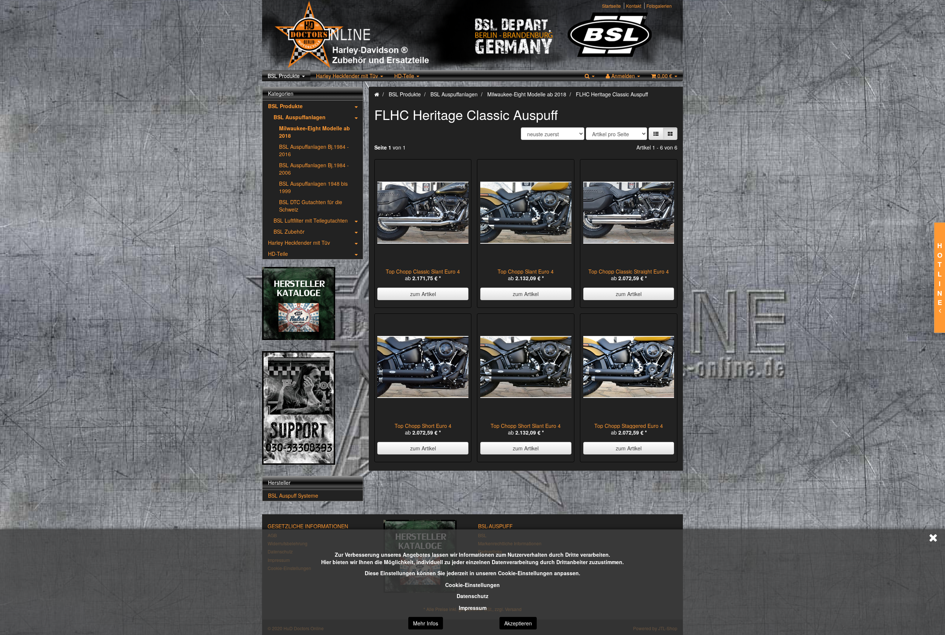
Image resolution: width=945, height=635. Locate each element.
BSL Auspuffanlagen (300, 117)
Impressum (473, 607)
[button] (656, 133)
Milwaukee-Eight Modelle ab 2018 (314, 131)
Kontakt (633, 6)
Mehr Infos (425, 623)
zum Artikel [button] (423, 294)
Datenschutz (472, 596)
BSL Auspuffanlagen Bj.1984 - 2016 (314, 150)
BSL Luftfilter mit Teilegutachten (311, 220)
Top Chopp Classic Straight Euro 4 (628, 271)
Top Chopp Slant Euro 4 (526, 271)
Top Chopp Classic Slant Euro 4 (423, 271)
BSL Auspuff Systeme (293, 495)
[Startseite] (376, 94)
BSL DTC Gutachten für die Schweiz (310, 205)
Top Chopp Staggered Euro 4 (628, 425)
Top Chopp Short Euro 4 (423, 425)
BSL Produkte (284, 75)
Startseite (611, 6)
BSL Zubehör (289, 231)
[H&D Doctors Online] (370, 35)
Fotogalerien (659, 6)
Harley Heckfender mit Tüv (347, 75)
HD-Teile (405, 75)
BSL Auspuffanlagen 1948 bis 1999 (313, 187)
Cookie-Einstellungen (472, 584)
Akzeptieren (518, 623)
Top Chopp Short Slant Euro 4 (526, 425)
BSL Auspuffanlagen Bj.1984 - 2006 (314, 168)
